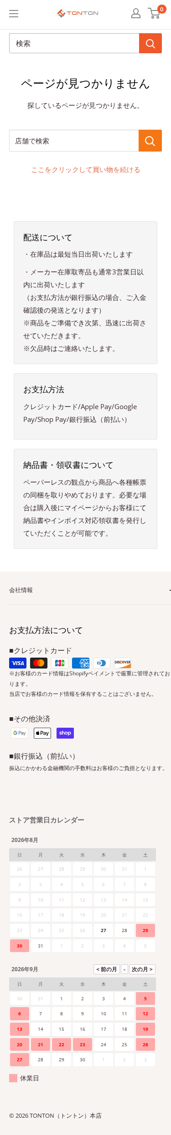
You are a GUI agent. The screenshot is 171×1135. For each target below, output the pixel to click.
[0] (154, 13)
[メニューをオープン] (13, 13)
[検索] (150, 43)
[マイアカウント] (135, 13)
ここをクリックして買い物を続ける (85, 169)
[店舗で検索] (150, 141)
